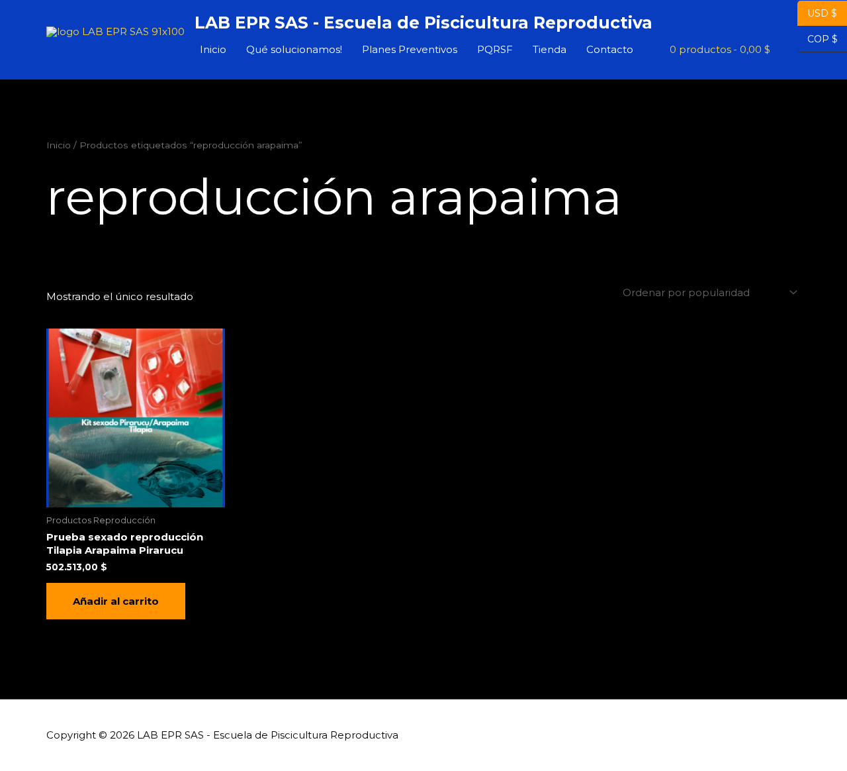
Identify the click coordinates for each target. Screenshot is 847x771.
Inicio (213, 49)
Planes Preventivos (409, 49)
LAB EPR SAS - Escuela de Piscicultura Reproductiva (423, 22)
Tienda (549, 49)
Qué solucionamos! (294, 49)
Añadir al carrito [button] (116, 601)
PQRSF (495, 49)
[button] (785, 49)
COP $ (817, 39)
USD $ (822, 13)
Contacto (609, 49)
